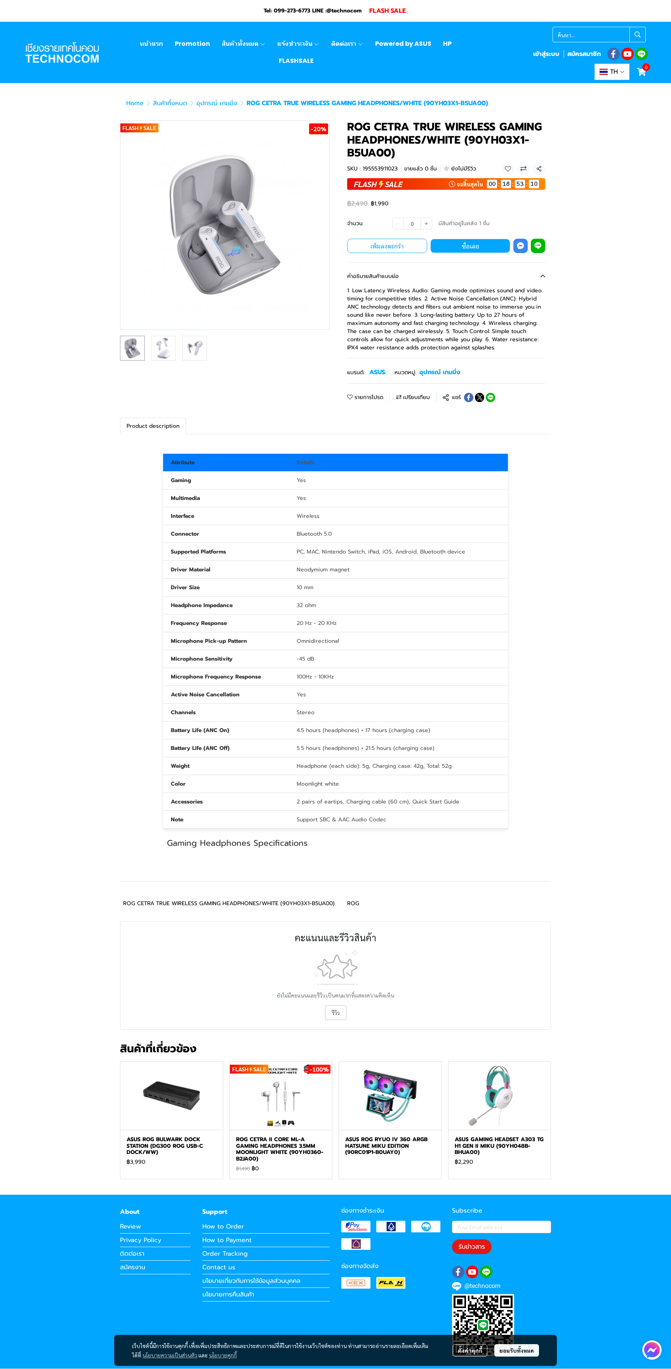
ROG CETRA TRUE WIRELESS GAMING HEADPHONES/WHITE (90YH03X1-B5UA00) (229, 903)
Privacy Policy (140, 1240)
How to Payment (227, 1240)
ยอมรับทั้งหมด (516, 1350)
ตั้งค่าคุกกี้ (470, 1350)
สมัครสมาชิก (584, 54)
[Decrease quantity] (398, 223)
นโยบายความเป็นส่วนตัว (170, 1355)
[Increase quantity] (426, 223)
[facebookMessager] (652, 1350)
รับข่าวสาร (472, 1246)
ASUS (377, 372)
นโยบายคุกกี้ (223, 1355)
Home (135, 103)
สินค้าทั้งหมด (170, 103)
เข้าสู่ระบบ (546, 54)
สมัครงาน (132, 1267)
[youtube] (627, 54)
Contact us (218, 1267)
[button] (599, 34)
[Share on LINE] (490, 397)
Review (130, 1226)
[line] (641, 54)
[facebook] (613, 54)
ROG (353, 903)
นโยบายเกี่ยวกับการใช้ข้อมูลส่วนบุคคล (251, 1281)
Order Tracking (225, 1253)
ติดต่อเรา (132, 1253)
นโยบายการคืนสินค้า (228, 1294)
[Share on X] (479, 397)
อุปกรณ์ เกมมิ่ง (216, 103)
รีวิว (336, 1012)
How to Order (223, 1226)
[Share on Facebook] (468, 397)
